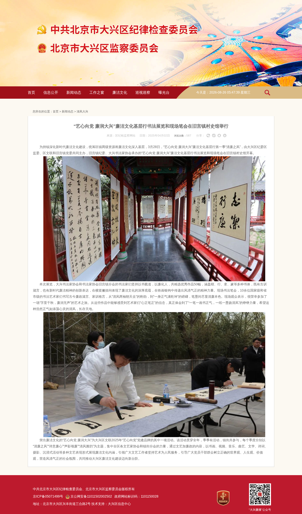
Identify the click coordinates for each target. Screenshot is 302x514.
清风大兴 (82, 111)
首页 (31, 92)
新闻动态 (73, 92)
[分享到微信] (208, 135)
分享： (200, 135)
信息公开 (50, 92)
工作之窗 (96, 92)
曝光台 (163, 92)
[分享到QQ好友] (219, 135)
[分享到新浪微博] (214, 135)
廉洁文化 (119, 92)
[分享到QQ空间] (225, 135)
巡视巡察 (142, 92)
